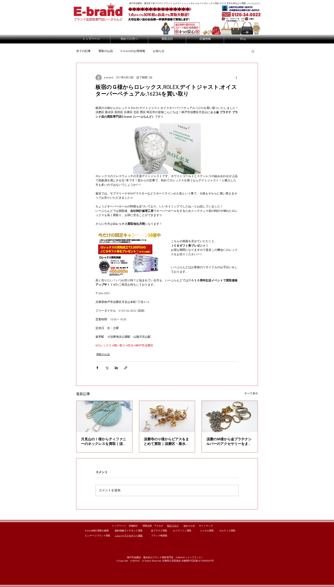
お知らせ (158, 51)
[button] (253, 51)
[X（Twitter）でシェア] (107, 368)
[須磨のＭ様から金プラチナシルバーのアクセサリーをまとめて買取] (230, 416)
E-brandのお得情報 (133, 51)
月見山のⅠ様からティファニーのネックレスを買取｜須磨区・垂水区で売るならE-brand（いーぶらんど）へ (103, 441)
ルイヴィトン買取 (182, 530)
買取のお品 (105, 51)
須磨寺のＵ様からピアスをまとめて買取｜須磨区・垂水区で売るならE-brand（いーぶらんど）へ (166, 441)
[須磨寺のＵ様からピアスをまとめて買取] (167, 416)
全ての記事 (83, 51)
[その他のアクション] (236, 77)
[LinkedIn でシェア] (116, 368)
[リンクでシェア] (126, 368)
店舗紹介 (133, 526)
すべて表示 (251, 393)
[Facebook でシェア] (97, 368)
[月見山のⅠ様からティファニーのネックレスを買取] (104, 416)
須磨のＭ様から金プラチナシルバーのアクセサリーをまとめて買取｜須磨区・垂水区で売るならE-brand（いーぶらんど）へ (229, 441)
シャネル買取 (207, 530)
